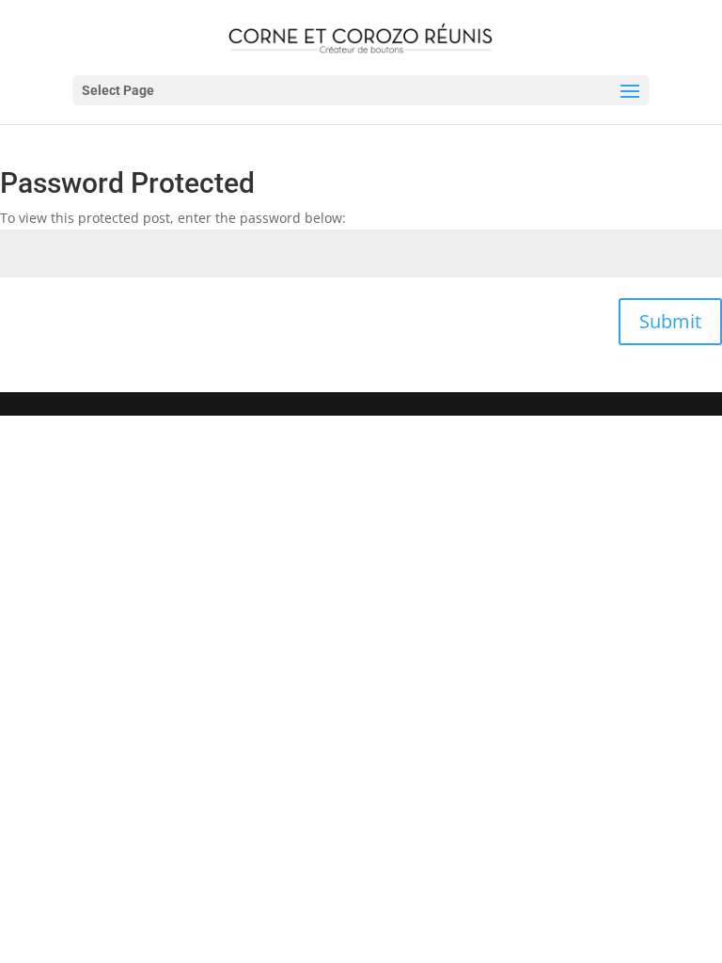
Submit (670, 321)
